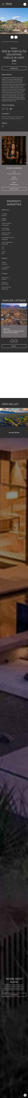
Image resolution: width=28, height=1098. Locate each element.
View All (14, 346)
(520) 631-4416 (14, 179)
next (16, 37)
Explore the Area (14, 432)
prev (12, 37)
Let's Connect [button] (14, 994)
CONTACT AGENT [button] (14, 188)
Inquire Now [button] (14, 68)
